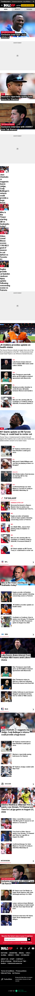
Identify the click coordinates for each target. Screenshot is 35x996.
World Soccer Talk (19, 961)
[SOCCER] (33, 784)
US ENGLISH (25, 955)
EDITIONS (4, 953)
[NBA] (33, 634)
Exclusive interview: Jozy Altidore (21, 1)
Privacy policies (21, 971)
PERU (17, 955)
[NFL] (33, 562)
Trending (29, 9)
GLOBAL (3, 955)
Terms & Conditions (7, 971)
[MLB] (33, 709)
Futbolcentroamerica (15, 963)
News (6, 9)
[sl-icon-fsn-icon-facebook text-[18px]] (17, 948)
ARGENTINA (13, 953)
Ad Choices (16, 973)
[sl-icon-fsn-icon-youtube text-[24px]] (33, 948)
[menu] (2, 5)
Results (17, 9)
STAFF (12, 959)
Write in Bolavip (6, 961)
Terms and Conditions (26, 942)
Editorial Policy (6, 973)
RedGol (3, 963)
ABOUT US (4, 959)
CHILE (28, 953)
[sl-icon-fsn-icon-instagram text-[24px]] (21, 948)
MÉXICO (11, 955)
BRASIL (21, 953)
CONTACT (19, 959)
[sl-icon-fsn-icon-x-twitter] (25, 948)
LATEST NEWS (18, 7)
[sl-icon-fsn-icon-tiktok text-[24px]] (29, 948)
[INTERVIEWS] (33, 861)
